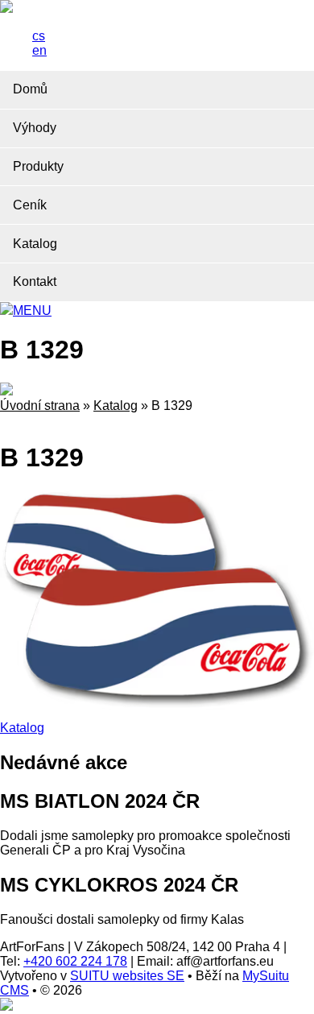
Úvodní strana (40, 405)
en (39, 50)
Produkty (38, 166)
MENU (32, 310)
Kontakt (34, 281)
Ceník (30, 205)
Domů (30, 89)
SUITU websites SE (127, 976)
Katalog (35, 243)
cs (38, 36)
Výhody (34, 128)
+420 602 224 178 (75, 961)
